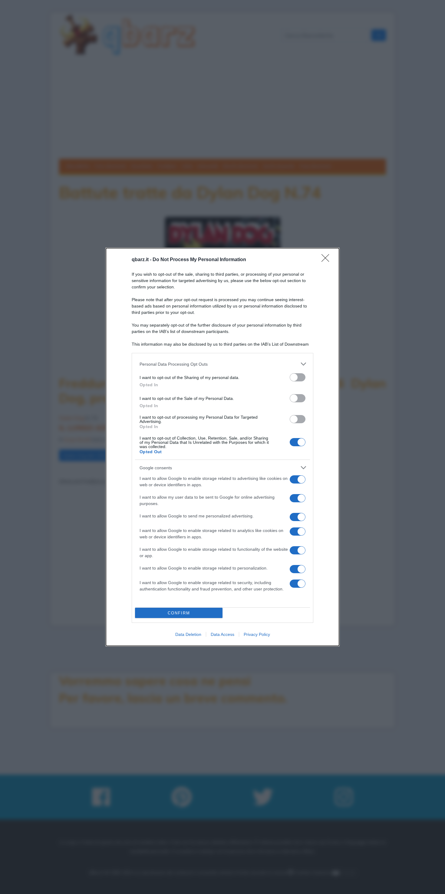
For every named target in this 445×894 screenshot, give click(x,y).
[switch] (297, 377)
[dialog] (222, 447)
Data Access (222, 634)
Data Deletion (188, 634)
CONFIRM (179, 613)
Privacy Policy (257, 634)
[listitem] (222, 364)
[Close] (327, 260)
